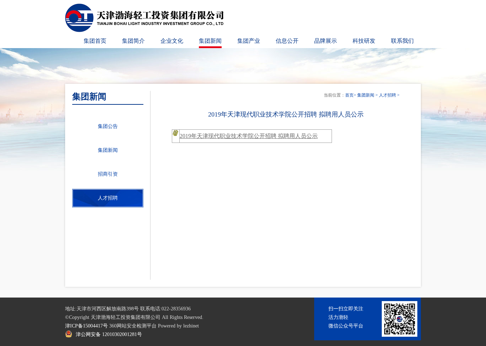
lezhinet (191, 326)
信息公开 (287, 41)
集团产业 (248, 41)
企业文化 (171, 41)
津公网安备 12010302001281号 (109, 334)
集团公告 (108, 126)
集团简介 (133, 41)
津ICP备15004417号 (86, 326)
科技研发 (364, 41)
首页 (349, 95)
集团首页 (95, 41)
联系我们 (402, 41)
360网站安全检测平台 (133, 326)
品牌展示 (325, 41)
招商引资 (108, 174)
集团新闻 (210, 41)
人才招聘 (387, 95)
